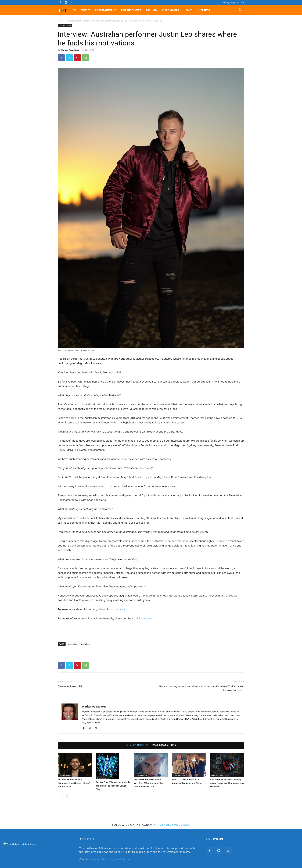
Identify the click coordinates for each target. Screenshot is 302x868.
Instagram (121, 609)
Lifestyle (204, 10)
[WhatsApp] (85, 57)
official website (143, 618)
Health (188, 10)
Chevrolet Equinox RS (70, 686)
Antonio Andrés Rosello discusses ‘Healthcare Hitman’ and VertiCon (74, 783)
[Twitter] (71, 2)
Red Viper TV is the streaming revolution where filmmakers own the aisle (227, 783)
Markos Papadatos (70, 50)
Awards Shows (131, 10)
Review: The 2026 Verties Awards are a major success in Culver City (113, 786)
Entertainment (105, 10)
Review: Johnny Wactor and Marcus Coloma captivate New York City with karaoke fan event (201, 688)
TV (74, 10)
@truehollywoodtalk (172, 824)
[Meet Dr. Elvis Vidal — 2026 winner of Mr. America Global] (189, 765)
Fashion (151, 10)
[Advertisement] (151, 630)
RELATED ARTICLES (137, 745)
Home (61, 20)
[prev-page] (60, 796)
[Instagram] (66, 2)
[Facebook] (60, 2)
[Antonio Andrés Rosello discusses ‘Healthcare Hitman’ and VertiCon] (75, 765)
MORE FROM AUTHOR (164, 745)
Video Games (170, 10)
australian (72, 644)
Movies (85, 10)
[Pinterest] (77, 57)
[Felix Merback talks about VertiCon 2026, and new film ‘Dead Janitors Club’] (151, 765)
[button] (240, 10)
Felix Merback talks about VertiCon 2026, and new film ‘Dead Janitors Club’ (148, 783)
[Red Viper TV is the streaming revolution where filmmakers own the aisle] (227, 765)
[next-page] (65, 796)
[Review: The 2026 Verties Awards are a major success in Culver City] (113, 766)
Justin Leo (85, 644)
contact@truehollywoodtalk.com (112, 859)
